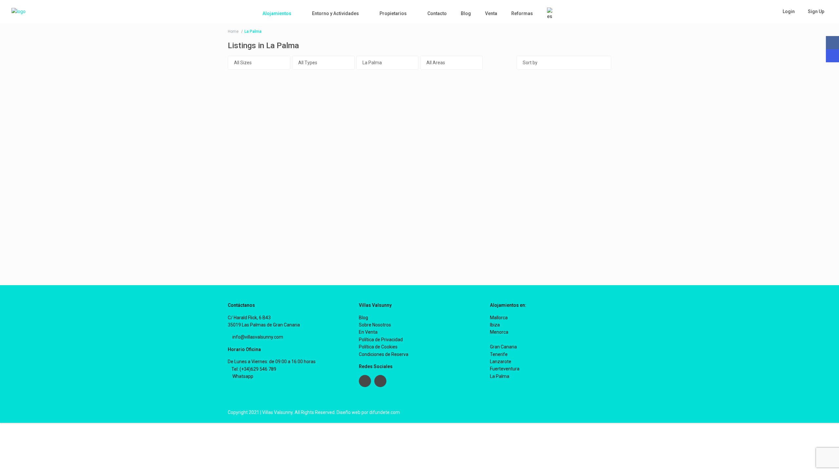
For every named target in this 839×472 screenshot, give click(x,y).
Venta (491, 13)
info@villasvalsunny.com (257, 337)
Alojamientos (277, 13)
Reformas (522, 13)
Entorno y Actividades (335, 13)
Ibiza (495, 324)
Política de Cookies (378, 346)
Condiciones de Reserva (383, 354)
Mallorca (499, 317)
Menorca (499, 332)
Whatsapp (242, 376)
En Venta (368, 332)
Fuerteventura (504, 368)
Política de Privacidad (381, 339)
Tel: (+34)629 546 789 (253, 369)
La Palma (499, 376)
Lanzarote (500, 361)
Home (233, 31)
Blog (466, 13)
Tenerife (499, 354)
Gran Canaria (503, 346)
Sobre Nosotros (375, 324)
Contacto (437, 13)
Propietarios (393, 13)
